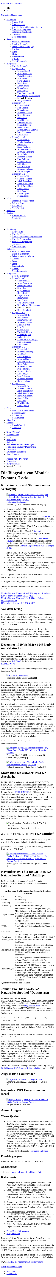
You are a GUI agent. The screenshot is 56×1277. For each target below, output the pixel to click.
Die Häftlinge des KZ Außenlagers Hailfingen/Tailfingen (22, 1068)
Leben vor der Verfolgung (23, 256)
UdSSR (15, 268)
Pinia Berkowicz (24, 285)
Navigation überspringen (11, 15)
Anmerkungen (13, 454)
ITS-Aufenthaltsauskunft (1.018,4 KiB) (18, 603)
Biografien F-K (18, 312)
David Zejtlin (23, 403)
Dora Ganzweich (24, 320)
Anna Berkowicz (24, 283)
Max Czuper (22, 300)
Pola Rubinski (23, 369)
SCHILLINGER (22, 792)
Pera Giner (22, 327)
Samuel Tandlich (24, 388)
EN (8, 10)
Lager (14, 261)
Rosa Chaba (22, 298)
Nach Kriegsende (19, 271)
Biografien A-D (18, 278)
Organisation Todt (32, 1006)
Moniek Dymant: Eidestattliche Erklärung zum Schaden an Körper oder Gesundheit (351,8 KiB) (26, 594)
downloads (16, 244)
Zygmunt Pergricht (25, 361)
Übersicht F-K (23, 315)
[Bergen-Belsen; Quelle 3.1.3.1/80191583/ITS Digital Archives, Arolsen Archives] (28, 1102)
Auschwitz (11, 439)
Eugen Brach (23, 295)
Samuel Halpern (24, 334)
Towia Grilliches (24, 332)
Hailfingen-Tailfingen (39, 1151)
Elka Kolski (22, 344)
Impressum (11, 1271)
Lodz (9, 437)
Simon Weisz (23, 398)
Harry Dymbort (24, 310)
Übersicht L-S (23, 349)
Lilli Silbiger (22, 374)
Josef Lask (22, 354)
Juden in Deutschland (21, 251)
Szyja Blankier (23, 290)
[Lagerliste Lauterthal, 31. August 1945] (24, 1079)
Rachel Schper (23, 381)
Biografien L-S (18, 347)
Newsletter (16, 427)
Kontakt (10, 422)
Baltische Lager (18, 413)
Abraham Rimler (24, 366)
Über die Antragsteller (21, 239)
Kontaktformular (19, 425)
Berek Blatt (22, 293)
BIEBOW (16, 661)
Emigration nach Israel (16, 452)
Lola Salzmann (23, 376)
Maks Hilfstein (23, 337)
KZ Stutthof (17, 415)
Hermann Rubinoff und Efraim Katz (26, 1172)
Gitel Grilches (23, 329)
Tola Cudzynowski (25, 303)
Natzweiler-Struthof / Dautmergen (21, 447)
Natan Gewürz (23, 325)
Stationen (11, 249)
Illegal (14, 263)
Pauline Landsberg (25, 352)
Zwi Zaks (21, 400)
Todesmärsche (18, 266)
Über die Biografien (20, 276)
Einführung (11, 229)
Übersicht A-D (23, 281)
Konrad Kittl (17, 232)
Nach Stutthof (18, 418)
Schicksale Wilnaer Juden (23, 410)
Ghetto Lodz (45, 516)
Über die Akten (18, 234)
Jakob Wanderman (25, 393)
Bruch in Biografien (20, 254)
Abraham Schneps (25, 378)
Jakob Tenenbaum (25, 391)
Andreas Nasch (24, 359)
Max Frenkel (22, 317)
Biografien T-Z (18, 383)
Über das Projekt (19, 246)
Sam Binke (22, 288)
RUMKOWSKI (8, 664)
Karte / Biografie (14, 432)
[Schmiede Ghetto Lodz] (18, 675)
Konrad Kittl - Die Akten (12, 3)
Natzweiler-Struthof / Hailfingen (20, 444)
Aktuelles (11, 420)
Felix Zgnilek (23, 405)
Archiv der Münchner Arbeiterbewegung (25, 1262)
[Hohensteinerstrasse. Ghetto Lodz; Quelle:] (28, 764)
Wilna (9, 408)
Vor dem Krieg (13, 434)
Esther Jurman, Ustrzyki (27, 339)
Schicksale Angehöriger (22, 241)
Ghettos (15, 259)
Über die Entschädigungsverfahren (27, 236)
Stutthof (10, 442)
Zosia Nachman (24, 356)
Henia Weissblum (24, 396)
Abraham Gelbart (24, 322)
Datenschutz (12, 1273)
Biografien (11, 273)
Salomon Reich (24, 371)
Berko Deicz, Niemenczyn (28, 305)
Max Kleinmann (24, 342)
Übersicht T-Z (23, 386)
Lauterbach (11, 449)
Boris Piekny (23, 364)
